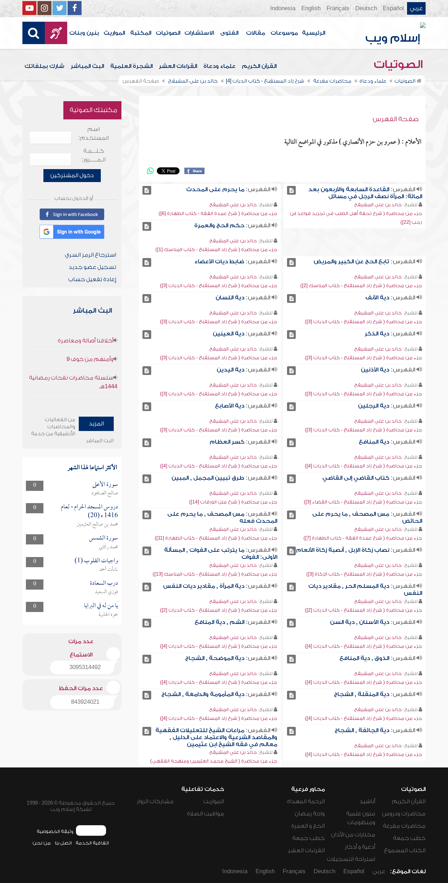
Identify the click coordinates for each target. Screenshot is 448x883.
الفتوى (229, 33)
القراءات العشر (178, 66)
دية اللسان (230, 297)
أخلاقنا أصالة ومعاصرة (85, 341)
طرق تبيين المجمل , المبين (208, 478)
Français (338, 8)
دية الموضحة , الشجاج (214, 658)
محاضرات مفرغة (404, 826)
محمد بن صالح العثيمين (97, 524)
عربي (416, 8)
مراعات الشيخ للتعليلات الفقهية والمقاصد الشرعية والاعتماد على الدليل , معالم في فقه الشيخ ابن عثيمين (216, 737)
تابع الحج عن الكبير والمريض (351, 261)
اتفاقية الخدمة (92, 843)
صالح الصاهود (104, 493)
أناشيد (367, 801)
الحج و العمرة (308, 826)
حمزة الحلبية (108, 614)
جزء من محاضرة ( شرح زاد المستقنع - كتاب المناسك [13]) (215, 574)
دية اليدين (230, 370)
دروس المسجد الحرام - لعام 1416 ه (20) (89, 511)
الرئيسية (313, 33)
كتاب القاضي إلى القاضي (355, 478)
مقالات (255, 33)
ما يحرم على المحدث (215, 189)
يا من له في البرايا (101, 606)
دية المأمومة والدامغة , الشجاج (202, 694)
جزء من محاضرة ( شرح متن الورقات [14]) (233, 502)
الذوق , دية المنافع (364, 658)
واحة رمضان (310, 814)
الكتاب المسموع (405, 850)
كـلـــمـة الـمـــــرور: (94, 155)
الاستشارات (199, 33)
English (311, 8)
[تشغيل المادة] (291, 190)
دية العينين (228, 334)
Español (393, 8)
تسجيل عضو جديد (92, 267)
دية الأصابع (229, 406)
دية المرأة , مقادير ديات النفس (203, 586)
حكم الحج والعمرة (219, 225)
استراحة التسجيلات (351, 859)
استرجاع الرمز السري (90, 255)
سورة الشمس (103, 538)
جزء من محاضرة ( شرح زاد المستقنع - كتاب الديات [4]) (363, 465)
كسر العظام (227, 442)
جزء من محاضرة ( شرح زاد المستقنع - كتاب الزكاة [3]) (364, 574)
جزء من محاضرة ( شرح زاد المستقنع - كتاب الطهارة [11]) (216, 538)
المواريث (114, 33)
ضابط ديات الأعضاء (219, 261)
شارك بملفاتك (44, 66)
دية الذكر (377, 334)
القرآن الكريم (259, 66)
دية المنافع (374, 442)
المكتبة (140, 33)
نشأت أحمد (108, 569)
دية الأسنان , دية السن (359, 622)
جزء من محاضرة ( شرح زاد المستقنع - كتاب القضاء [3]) (363, 502)
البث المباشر (87, 66)
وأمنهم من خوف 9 (89, 359)
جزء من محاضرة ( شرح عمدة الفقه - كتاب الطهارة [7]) (362, 538)
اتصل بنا (63, 843)
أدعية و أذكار (360, 847)
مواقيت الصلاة (205, 814)
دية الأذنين (375, 370)
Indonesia (282, 8)
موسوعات (284, 33)
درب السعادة (104, 583)
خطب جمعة (409, 838)
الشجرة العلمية (131, 66)
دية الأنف (377, 297)
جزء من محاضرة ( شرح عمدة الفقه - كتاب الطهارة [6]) (218, 213)
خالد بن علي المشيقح (378, 204)
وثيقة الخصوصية (55, 831)
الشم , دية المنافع (219, 622)
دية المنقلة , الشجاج (361, 694)
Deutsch (366, 8)
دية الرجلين (373, 406)
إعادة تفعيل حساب (92, 279)
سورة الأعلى (105, 485)
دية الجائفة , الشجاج (362, 730)
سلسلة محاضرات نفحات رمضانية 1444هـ (73, 382)
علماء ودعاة (219, 66)
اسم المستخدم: (93, 133)
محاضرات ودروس (404, 814)
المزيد (96, 423)
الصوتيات (168, 33)
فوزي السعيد (106, 592)
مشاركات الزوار (155, 801)
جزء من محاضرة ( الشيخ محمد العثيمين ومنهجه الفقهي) (213, 761)
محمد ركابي (108, 547)
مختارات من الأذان (353, 835)
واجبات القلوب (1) (96, 561)
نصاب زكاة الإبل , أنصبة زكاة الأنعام (342, 550)
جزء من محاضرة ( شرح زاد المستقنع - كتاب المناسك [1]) (216, 249)
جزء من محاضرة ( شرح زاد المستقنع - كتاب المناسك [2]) (361, 285)
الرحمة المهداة (306, 801)
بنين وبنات (84, 33)
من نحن (42, 843)
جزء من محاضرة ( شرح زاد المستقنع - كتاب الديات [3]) (218, 285)
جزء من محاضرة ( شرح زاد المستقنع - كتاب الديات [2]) (363, 610)
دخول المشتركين (72, 175)
